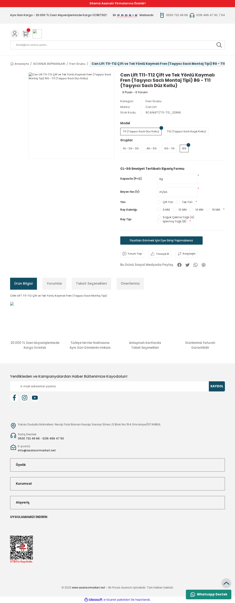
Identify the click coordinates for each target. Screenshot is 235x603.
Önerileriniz (130, 283)
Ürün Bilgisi (23, 283)
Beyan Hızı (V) (130, 192)
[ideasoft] (93, 600)
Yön (123, 202)
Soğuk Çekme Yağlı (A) (178, 217)
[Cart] (26, 33)
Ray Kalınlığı (128, 210)
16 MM (216, 210)
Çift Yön (168, 202)
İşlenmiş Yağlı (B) (174, 221)
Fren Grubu (153, 101)
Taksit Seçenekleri (91, 283)
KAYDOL (216, 386)
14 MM (199, 210)
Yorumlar (54, 283)
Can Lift (151, 107)
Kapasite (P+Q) (131, 179)
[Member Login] (14, 33)
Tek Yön (187, 202)
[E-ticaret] (117, 600)
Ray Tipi (125, 219)
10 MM (183, 210)
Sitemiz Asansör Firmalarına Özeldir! (118, 3)
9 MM (166, 210)
